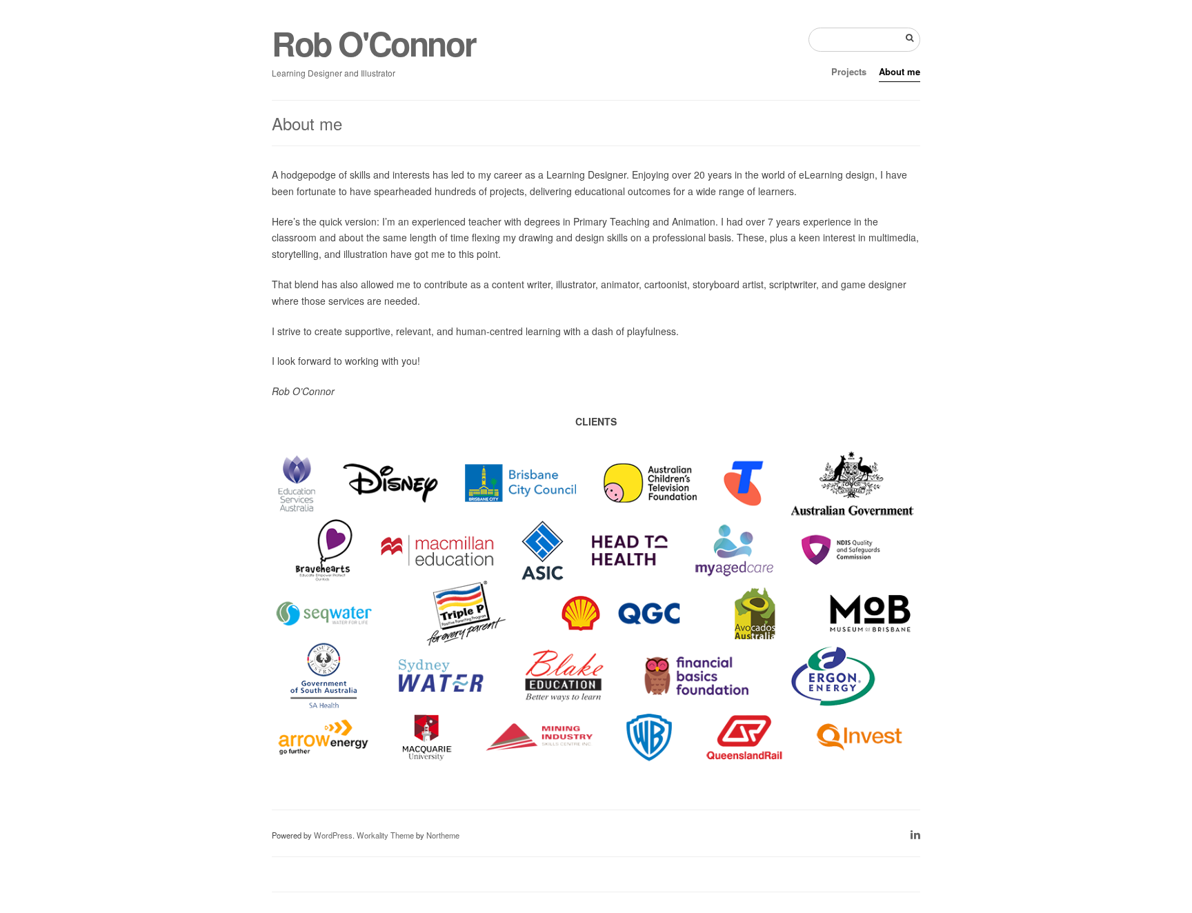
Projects (848, 71)
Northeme (442, 835)
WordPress (333, 835)
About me (899, 71)
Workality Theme (385, 835)
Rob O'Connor (373, 43)
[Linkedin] (915, 834)
